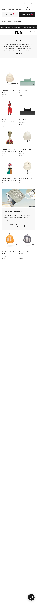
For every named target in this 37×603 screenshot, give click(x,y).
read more (18, 53)
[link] (18, 32)
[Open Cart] (34, 32)
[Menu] (3, 32)
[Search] (31, 32)
